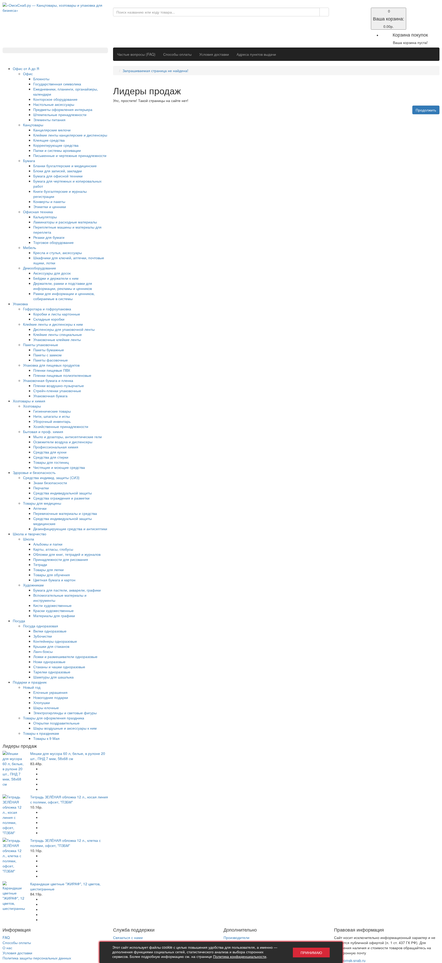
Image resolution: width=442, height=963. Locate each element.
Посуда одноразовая (40, 625)
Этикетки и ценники (49, 206)
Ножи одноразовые (49, 661)
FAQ (6, 937)
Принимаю (311, 952)
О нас (7, 947)
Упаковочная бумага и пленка (48, 380)
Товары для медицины (42, 503)
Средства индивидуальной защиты (62, 492)
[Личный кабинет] (337, 16)
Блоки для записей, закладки (57, 170)
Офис (28, 73)
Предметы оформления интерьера (62, 109)
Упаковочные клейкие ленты (57, 339)
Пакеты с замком (47, 354)
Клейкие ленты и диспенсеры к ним (53, 324)
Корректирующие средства (56, 145)
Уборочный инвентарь (52, 421)
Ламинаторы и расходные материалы (65, 221)
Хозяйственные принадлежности (60, 426)
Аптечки (40, 508)
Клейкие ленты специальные (57, 334)
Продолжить (426, 109)
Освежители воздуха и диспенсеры (62, 441)
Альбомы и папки (47, 544)
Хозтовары (32, 406)
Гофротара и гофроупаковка (47, 308)
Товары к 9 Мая (46, 738)
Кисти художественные (52, 605)
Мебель (29, 247)
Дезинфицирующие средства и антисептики (70, 528)
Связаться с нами (128, 937)
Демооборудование (39, 267)
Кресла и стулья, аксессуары (57, 252)
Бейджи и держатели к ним (56, 278)
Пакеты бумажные (48, 349)
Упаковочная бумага (50, 395)
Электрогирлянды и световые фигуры (65, 712)
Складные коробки (48, 319)
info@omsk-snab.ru (350, 960)
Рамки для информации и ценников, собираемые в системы (64, 296)
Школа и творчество (29, 533)
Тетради (40, 564)
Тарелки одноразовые (51, 671)
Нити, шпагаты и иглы (51, 416)
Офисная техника (38, 211)
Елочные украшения (50, 692)
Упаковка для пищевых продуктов (51, 365)
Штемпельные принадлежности (59, 114)
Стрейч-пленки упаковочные (57, 390)
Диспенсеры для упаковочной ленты (64, 329)
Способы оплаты (177, 54)
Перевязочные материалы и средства (65, 513)
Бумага (29, 160)
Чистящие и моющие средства (59, 467)
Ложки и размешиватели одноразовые (65, 656)
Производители (236, 937)
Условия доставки (214, 54)
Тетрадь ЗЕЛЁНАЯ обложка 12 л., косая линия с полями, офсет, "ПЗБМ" (69, 799)
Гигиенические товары (52, 411)
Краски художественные (53, 610)
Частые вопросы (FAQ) (136, 54)
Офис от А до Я (26, 68)
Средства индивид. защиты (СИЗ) (51, 477)
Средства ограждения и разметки (61, 498)
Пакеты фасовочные (50, 359)
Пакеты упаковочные (40, 344)
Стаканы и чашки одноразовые (59, 666)
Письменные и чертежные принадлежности (69, 155)
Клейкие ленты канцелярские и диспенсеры (70, 135)
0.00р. (388, 18)
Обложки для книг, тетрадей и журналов (67, 554)
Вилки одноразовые (50, 630)
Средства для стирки (50, 457)
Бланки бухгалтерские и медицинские (65, 165)
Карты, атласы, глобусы (53, 549)
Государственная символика (57, 83)
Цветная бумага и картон (54, 579)
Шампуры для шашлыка (53, 676)
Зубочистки (42, 636)
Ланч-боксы (43, 651)
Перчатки (41, 487)
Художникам (33, 584)
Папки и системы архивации (57, 150)
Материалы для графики (54, 615)
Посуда (19, 620)
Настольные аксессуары (53, 104)
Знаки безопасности (50, 482)
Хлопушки (41, 702)
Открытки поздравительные (56, 723)
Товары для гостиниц (51, 462)
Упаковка (20, 303)
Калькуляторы (45, 216)
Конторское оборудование (55, 99)
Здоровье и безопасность (34, 472)
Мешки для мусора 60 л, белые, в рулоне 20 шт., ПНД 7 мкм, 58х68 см (67, 756)
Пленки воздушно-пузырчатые (58, 385)
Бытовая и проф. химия (43, 431)
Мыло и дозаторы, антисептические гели (67, 436)
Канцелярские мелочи (52, 129)
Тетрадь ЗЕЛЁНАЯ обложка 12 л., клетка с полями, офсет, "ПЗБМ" (65, 843)
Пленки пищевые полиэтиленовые (62, 375)
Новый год (31, 687)
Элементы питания (49, 119)
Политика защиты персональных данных (37, 957)
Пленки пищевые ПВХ (51, 370)
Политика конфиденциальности (239, 956)
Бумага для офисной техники (58, 175)
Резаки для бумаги (48, 237)
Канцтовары (33, 124)
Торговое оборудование (53, 242)
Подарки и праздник (30, 682)
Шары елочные (46, 707)
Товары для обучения (51, 574)
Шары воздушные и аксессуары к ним (65, 728)
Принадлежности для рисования (60, 559)
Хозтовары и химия (29, 400)
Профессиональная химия (55, 446)
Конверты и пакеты (49, 201)
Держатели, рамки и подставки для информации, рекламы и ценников (62, 286)
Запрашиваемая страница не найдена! (155, 70)
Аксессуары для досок (52, 273)
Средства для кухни (50, 452)
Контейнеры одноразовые (55, 641)
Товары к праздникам (41, 733)
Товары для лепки (48, 569)
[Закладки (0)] (337, 11)
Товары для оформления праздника (53, 717)
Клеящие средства (49, 140)
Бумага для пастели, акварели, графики (67, 590)
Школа (28, 538)
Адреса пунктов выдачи (256, 54)
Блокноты (41, 78)
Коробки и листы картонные (56, 313)
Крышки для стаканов (51, 646)
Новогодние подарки (50, 697)
